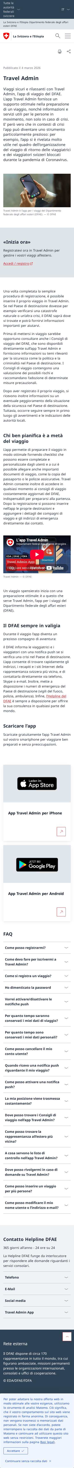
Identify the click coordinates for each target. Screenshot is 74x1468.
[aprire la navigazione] (68, 36)
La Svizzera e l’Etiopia (28, 36)
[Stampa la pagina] (59, 51)
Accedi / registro (16, 263)
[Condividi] (68, 51)
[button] (67, 1336)
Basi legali (47, 1442)
